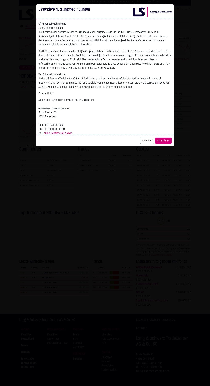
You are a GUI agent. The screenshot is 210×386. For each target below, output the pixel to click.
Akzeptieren (163, 140)
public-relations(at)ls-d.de (58, 133)
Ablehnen (147, 140)
